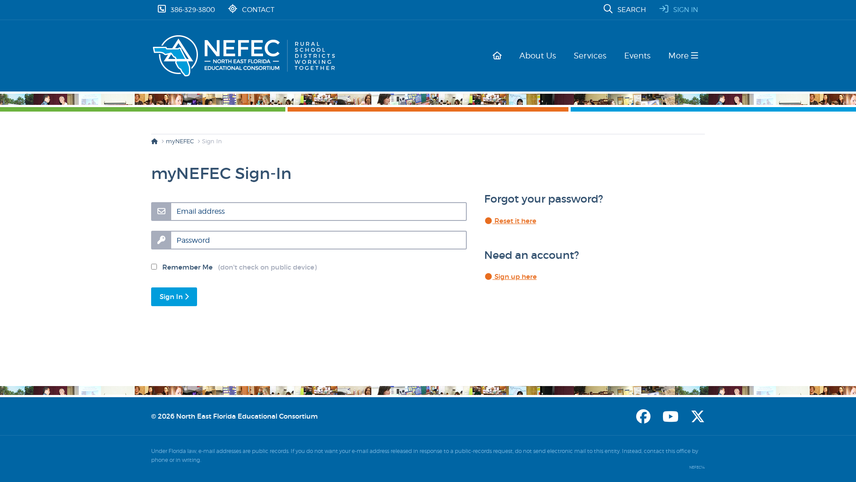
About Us (537, 55)
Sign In (172, 296)
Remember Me (237, 267)
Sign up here (515, 276)
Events (637, 55)
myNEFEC (180, 141)
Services (590, 55)
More (679, 55)
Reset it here (514, 220)
